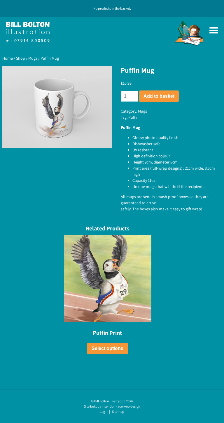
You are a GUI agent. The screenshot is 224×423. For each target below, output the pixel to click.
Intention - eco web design (121, 406)
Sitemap (118, 411)
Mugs (32, 58)
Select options (107, 348)
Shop (20, 58)
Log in (104, 411)
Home (7, 58)
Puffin (133, 117)
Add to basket (159, 96)
